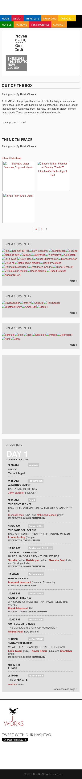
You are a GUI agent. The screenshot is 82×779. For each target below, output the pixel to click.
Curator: (14, 585)
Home (5, 18)
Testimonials (40, 24)
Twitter (14, 755)
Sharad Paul (15, 631)
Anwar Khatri (39, 651)
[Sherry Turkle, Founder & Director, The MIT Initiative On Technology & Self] (52, 176)
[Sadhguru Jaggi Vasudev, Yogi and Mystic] (18, 176)
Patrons (21, 24)
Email (4, 755)
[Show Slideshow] (11, 158)
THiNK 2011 (67, 18)
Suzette (12, 560)
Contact (59, 24)
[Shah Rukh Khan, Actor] (18, 208)
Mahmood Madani (46, 515)
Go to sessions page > (65, 689)
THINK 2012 (49, 18)
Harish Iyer (33, 560)
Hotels (7, 24)
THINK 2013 (32, 18)
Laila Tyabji (15, 651)
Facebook (23, 755)
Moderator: (15, 518)
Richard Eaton (16, 515)
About (17, 18)
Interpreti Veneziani (19, 582)
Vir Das (12, 684)
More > (74, 280)
